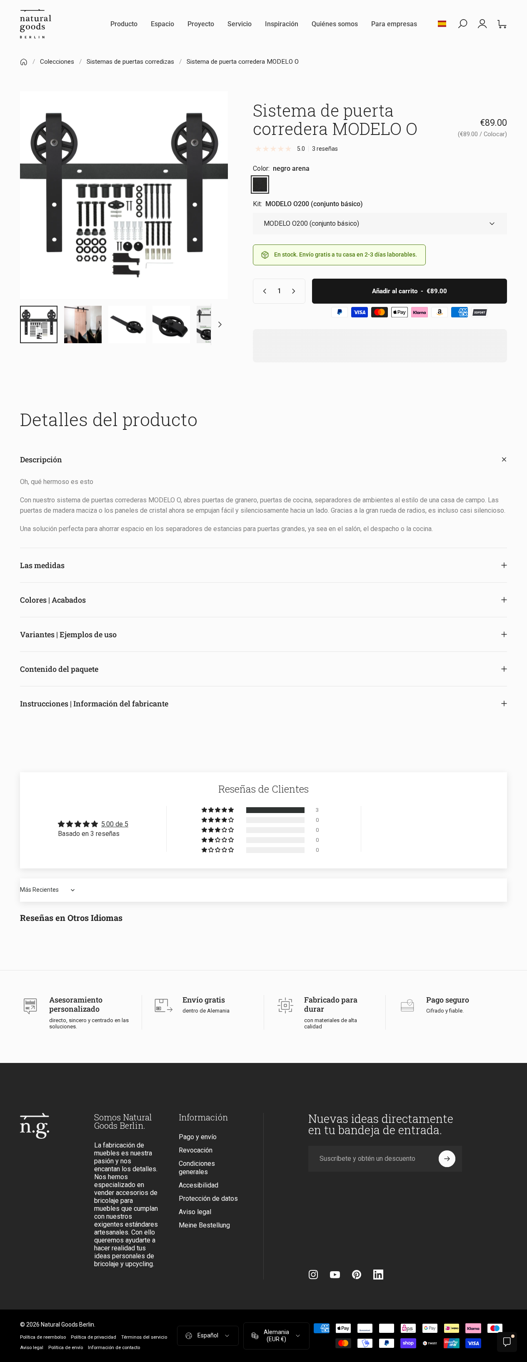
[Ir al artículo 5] (171, 324)
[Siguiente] (206, 208)
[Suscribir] (447, 1158)
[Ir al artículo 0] (38, 324)
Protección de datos (208, 1198)
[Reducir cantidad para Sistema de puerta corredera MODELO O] (262, 291)
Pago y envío (198, 1137)
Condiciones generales (197, 1168)
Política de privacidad (93, 1337)
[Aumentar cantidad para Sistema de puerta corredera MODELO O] (295, 291)
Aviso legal (195, 1212)
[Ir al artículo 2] (83, 324)
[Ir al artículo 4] (127, 324)
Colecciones (57, 61)
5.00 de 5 (114, 824)
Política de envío (65, 1347)
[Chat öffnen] (507, 1342)
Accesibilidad (198, 1185)
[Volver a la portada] (23, 62)
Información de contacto (114, 1347)
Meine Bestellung (204, 1225)
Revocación (195, 1150)
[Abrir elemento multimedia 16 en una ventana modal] (124, 195)
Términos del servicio (144, 1337)
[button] (218, 810)
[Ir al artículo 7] (215, 324)
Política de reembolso (43, 1337)
